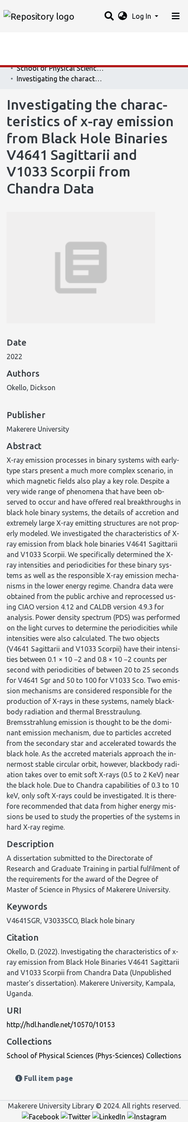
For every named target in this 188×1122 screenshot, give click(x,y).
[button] (122, 16)
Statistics (22, 41)
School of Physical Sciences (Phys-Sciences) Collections (60, 68)
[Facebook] (41, 1116)
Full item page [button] (47, 1078)
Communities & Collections (50, 59)
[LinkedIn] (109, 1116)
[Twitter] (76, 1116)
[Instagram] (147, 1116)
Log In (142, 16)
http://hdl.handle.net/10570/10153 (61, 1024)
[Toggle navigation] (176, 16)
